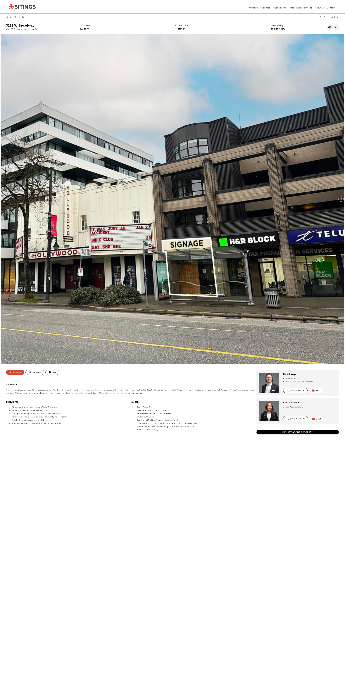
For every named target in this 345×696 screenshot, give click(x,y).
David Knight (290, 374)
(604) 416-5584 (297, 418)
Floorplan (37, 372)
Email (318, 390)
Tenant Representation (300, 7)
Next (332, 17)
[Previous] (4, 199)
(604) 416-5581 (297, 390)
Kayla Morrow (291, 402)
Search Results (17, 17)
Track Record (279, 7)
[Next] (341, 199)
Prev (325, 17)
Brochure (17, 372)
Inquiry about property (297, 432)
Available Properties (259, 7)
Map (54, 372)
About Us (320, 7)
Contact (331, 7)
